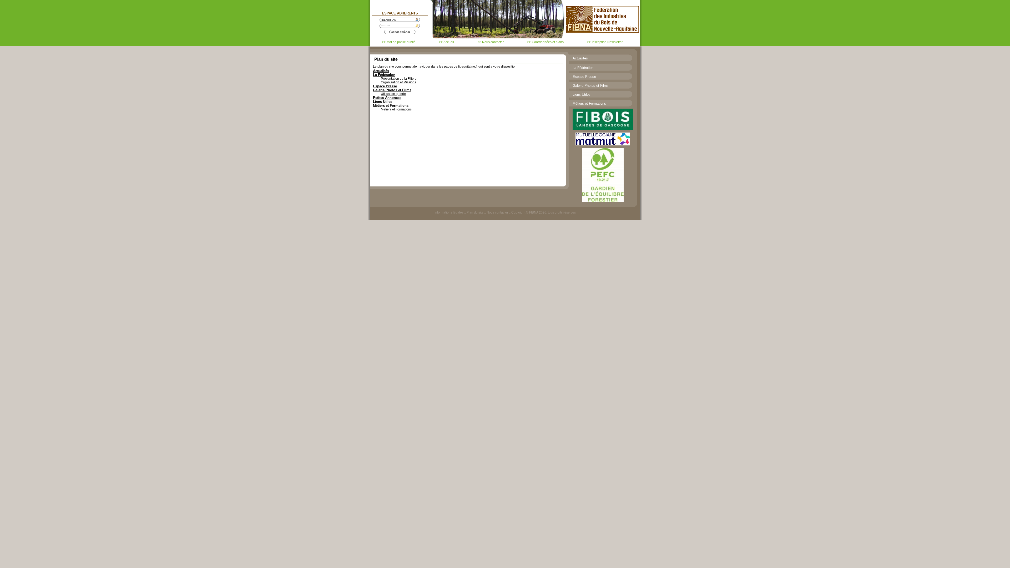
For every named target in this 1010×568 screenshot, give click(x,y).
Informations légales (449, 212)
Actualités (381, 71)
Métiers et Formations (390, 106)
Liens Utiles (382, 102)
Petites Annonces (387, 98)
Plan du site (475, 212)
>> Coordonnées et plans (545, 42)
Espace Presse (385, 86)
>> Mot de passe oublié (399, 42)
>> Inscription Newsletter (605, 42)
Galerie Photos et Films (392, 90)
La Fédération (384, 75)
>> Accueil (446, 42)
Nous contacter (497, 212)
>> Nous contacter (491, 42)
